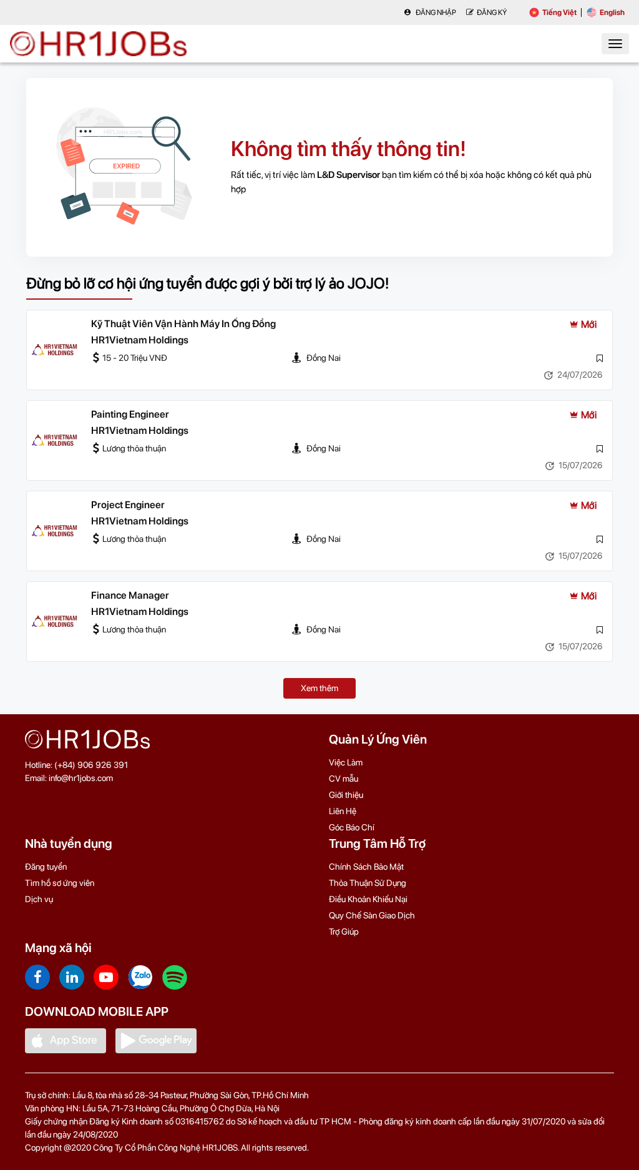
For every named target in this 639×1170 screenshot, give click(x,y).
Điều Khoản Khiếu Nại (368, 899)
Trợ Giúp (344, 931)
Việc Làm (346, 762)
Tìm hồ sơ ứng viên (59, 883)
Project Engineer (128, 505)
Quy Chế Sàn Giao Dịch (372, 915)
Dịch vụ (39, 899)
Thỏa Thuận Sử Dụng (367, 883)
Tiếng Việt (559, 12)
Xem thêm (319, 688)
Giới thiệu (346, 795)
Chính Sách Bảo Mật (366, 867)
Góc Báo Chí (351, 827)
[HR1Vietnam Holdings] (54, 350)
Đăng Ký (492, 12)
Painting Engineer (130, 414)
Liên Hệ (342, 811)
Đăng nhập (435, 12)
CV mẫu (343, 779)
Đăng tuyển (46, 867)
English (612, 12)
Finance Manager (130, 595)
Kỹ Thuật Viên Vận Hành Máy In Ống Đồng (183, 324)
